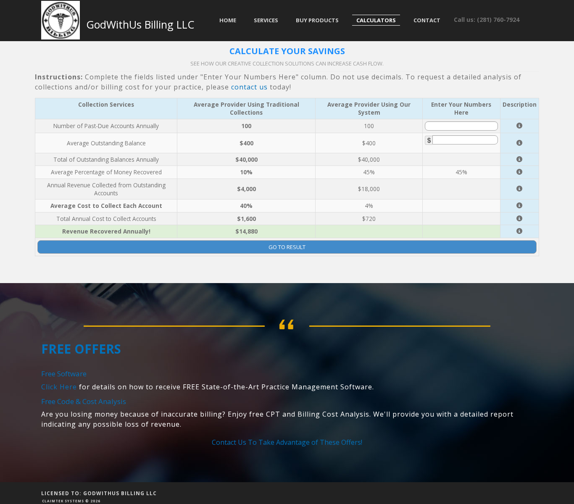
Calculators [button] (376, 20)
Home (227, 20)
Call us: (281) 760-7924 (486, 20)
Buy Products (317, 20)
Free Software (64, 373)
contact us (249, 87)
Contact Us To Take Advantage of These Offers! (287, 442)
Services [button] (266, 20)
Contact (426, 20)
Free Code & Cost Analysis (83, 401)
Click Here (59, 386)
